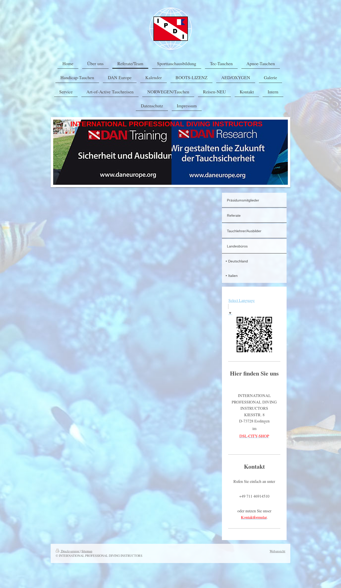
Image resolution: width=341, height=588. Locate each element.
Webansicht (277, 551)
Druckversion (70, 551)
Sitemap (86, 551)
